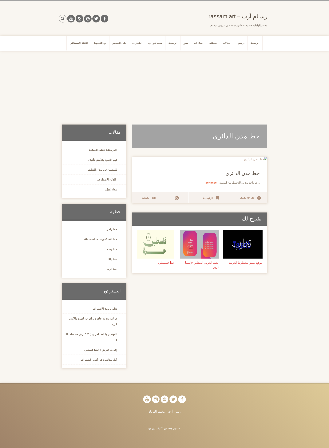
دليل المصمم (119, 43)
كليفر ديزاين (155, 428)
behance (211, 182)
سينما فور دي (155, 43)
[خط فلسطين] (155, 244)
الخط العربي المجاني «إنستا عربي (202, 265)
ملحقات (213, 43)
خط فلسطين (166, 262)
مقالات (226, 43)
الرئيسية (255, 43)
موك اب (198, 43)
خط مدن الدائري (243, 173)
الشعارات (137, 43)
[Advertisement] (164, 83)
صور (185, 43)
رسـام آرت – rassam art (237, 16)
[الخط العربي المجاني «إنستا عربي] (200, 244)
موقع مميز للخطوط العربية (246, 262)
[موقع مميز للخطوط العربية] (243, 244)
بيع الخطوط (100, 43)
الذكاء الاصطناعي (79, 43)
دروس (241, 43)
